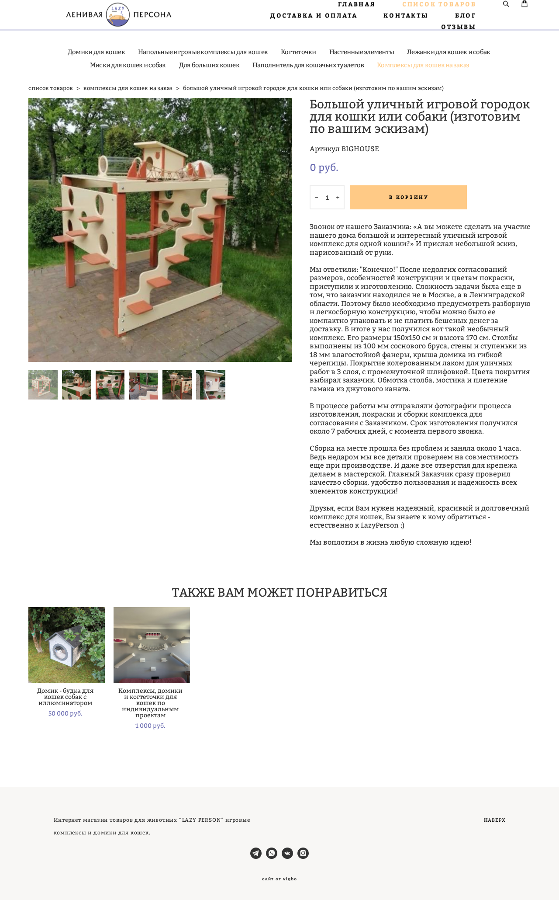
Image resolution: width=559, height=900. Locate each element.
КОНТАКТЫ (405, 15)
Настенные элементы (361, 51)
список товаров (50, 88)
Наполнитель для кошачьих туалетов (308, 64)
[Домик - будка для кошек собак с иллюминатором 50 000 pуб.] (66, 645)
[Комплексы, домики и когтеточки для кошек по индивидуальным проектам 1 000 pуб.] (152, 645)
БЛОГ (465, 15)
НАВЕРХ (495, 820)
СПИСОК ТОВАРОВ (439, 3)
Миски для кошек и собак (128, 64)
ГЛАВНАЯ (357, 3)
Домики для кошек (96, 51)
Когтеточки (298, 51)
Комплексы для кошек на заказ (423, 64)
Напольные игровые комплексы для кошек (203, 51)
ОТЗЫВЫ (458, 26)
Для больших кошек (209, 64)
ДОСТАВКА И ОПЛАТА (314, 15)
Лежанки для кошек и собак (448, 51)
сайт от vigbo (279, 879)
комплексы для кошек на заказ (128, 88)
